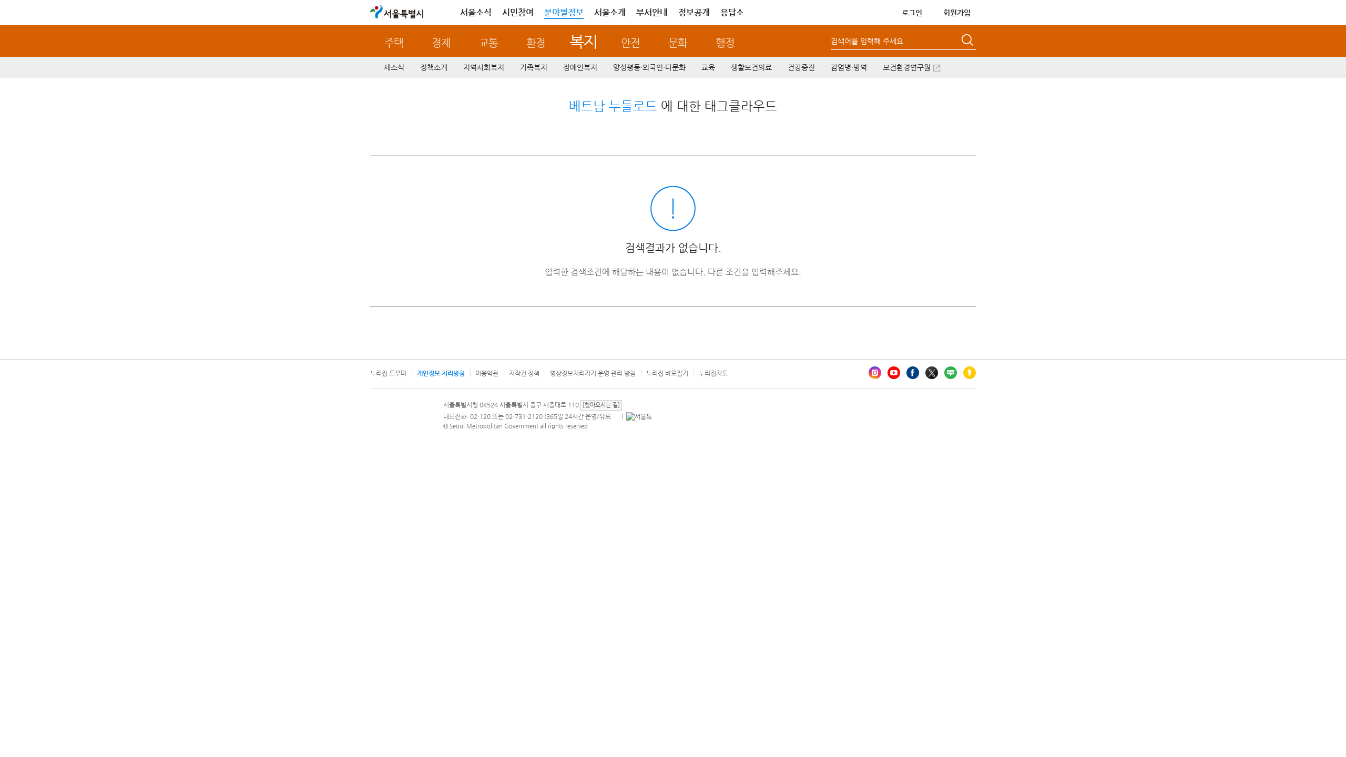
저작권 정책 (524, 373)
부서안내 (652, 12)
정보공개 (694, 12)
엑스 (931, 372)
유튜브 (894, 372)
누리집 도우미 (388, 373)
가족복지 (533, 67)
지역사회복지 (483, 67)
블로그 (950, 372)
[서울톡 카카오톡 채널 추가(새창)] (639, 416)
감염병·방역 (849, 67)
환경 (535, 43)
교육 (708, 67)
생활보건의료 (751, 67)
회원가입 (957, 12)
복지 (583, 41)
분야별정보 (564, 12)
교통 (488, 43)
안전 (630, 43)
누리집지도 (713, 373)
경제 (441, 43)
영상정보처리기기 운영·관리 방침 (593, 373)
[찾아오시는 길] (601, 405)
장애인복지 (580, 67)
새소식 (394, 67)
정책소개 (433, 67)
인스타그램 (875, 372)
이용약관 (486, 373)
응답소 (732, 12)
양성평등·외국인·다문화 (649, 67)
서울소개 (610, 12)
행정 (725, 43)
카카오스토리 (969, 372)
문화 (677, 43)
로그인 (912, 12)
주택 (393, 43)
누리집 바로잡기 (667, 373)
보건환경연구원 (907, 67)
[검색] (968, 41)
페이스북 (912, 372)
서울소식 (476, 12)
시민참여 (518, 12)
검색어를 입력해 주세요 (867, 41)
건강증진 (801, 67)
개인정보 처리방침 (441, 373)
